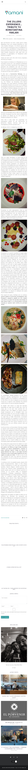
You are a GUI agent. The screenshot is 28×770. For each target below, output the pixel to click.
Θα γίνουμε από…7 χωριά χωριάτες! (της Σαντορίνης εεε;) (14, 589)
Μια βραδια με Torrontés (14, 722)
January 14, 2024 (14, 699)
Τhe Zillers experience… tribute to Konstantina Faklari (14, 27)
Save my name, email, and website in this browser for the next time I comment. (14, 613)
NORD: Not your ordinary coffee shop (14, 697)
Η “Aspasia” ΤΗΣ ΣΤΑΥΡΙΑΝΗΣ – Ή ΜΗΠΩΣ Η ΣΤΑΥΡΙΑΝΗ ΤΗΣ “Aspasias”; (14, 748)
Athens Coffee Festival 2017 (14, 567)
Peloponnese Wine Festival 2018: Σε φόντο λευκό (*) (14, 545)
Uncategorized (5, 517)
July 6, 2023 (14, 750)
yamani (19, 35)
